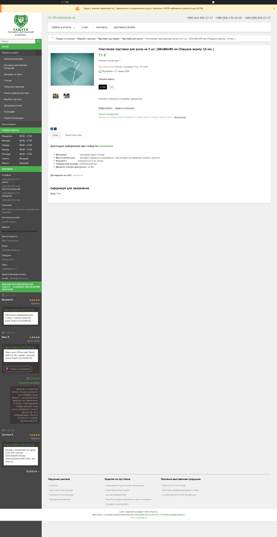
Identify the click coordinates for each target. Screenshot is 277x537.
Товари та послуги (65, 38)
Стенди (8, 80)
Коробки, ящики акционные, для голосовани (128, 499)
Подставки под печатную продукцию (125, 485)
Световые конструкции (61, 490)
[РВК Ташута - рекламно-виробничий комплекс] (20, 23)
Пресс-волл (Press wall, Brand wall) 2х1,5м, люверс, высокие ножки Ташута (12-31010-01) (20, 355)
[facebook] (51, 129)
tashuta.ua (78, 175)
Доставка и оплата (124, 27)
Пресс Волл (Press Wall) (173, 485)
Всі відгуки (31, 471)
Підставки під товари (108, 38)
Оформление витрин (60, 499)
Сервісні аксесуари (13, 118)
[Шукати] (38, 41)
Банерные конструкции (61, 494)
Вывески (53, 485)
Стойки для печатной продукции (179, 494)
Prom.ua (154, 512)
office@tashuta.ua (11, 250)
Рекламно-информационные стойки (180, 490)
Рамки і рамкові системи (16, 93)
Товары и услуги (10, 52)
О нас (85, 27)
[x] (55, 129)
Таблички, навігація (14, 86)
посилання (106, 146)
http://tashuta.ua (10, 240)
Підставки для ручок (132, 38)
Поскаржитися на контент (147, 515)
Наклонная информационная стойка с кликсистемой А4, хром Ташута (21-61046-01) (19, 318)
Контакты (101, 27)
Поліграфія (9, 111)
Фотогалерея (9, 124)
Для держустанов (13, 105)
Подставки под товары (118, 490)
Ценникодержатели (116, 494)
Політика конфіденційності (172, 515)
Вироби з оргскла (13, 99)
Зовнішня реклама (13, 58)
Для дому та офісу (13, 74)
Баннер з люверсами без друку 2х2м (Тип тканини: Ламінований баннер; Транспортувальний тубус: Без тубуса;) (20, 456)
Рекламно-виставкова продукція (15, 66)
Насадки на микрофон (117, 504)
